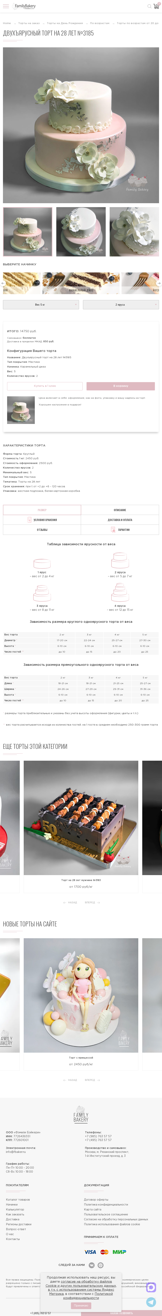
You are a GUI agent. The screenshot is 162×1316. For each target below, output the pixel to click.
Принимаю (81, 1306)
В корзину (120, 386)
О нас (10, 1234)
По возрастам (99, 23)
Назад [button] (72, 903)
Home (7, 23)
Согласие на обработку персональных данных (116, 1219)
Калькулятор (15, 1209)
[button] (3, 283)
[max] (151, 1287)
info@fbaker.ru (16, 1152)
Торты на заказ (29, 23)
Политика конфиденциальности (106, 1205)
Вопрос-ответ (16, 1229)
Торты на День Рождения (65, 23)
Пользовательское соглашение (106, 1214)
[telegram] (151, 1302)
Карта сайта (92, 1209)
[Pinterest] (101, 1265)
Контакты (13, 1239)
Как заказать (15, 1214)
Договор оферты (96, 1200)
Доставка (12, 1219)
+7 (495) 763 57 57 (98, 1140)
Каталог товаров (18, 1200)
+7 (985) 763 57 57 (98, 1136)
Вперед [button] (90, 903)
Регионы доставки (18, 1224)
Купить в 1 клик (45, 386)
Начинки (12, 1205)
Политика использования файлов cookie (112, 1224)
